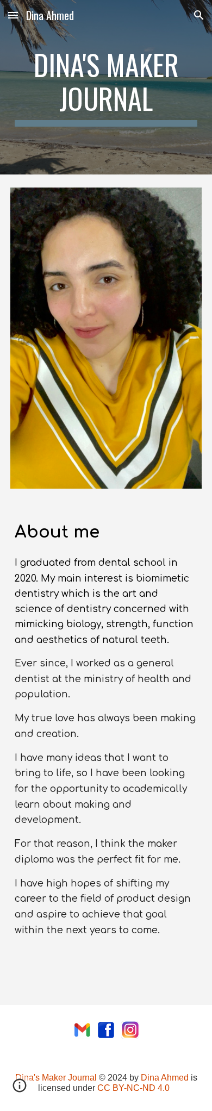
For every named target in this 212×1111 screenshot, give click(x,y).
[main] (106, 87)
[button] (13, 15)
